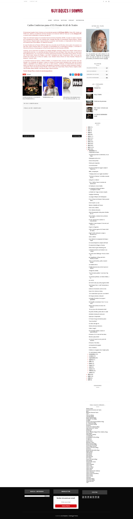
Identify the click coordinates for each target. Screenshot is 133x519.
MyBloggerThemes (73, 515)
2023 (89, 127)
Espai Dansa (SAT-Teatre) (92, 428)
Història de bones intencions (95, 326)
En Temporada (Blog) (91, 423)
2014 (89, 143)
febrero (91, 370)
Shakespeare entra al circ (94, 158)
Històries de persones (100, 101)
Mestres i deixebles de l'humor (96, 205)
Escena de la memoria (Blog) (92, 426)
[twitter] (106, 1)
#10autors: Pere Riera (94, 342)
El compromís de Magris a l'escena (97, 245)
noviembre (92, 354)
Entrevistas (80, 20)
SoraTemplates (64, 515)
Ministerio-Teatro (90, 442)
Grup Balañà (89, 433)
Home (25, 1)
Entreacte (88, 425)
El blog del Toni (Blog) (91, 419)
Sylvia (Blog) (89, 460)
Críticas (56, 20)
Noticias (64, 20)
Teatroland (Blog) (90, 478)
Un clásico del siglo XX (94, 323)
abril (90, 367)
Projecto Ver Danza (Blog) (92, 447)
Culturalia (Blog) (90, 416)
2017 (89, 138)
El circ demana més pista (94, 210)
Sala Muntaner (89, 456)
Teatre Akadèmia (90, 464)
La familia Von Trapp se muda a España (98, 192)
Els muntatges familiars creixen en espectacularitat (97, 331)
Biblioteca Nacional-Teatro (92, 412)
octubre (91, 356)
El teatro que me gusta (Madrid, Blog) (95, 421)
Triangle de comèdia (93, 270)
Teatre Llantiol (89, 468)
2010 (89, 374)
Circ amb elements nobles (95, 352)
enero (91, 372)
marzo (91, 369)
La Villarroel (89, 439)
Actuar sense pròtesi (93, 160)
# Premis (29, 74)
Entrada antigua (77, 136)
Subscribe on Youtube (93, 74)
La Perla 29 (88, 438)
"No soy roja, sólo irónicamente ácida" (98, 309)
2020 (89, 132)
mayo (90, 365)
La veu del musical (93, 165)
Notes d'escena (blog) (91, 443)
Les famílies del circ (93, 264)
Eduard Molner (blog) (91, 417)
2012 (89, 147)
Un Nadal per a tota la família (95, 186)
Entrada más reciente (28, 136)
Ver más (106, 58)
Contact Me (33, 1)
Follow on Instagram (93, 77)
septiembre (92, 357)
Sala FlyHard (89, 455)
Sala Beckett (89, 454)
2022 (89, 129)
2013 (89, 145)
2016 (89, 140)
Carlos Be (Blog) (90, 415)
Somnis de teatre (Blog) (91, 459)
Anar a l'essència (93, 347)
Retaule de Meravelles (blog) (92, 450)
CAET (87, 413)
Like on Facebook (91, 71)
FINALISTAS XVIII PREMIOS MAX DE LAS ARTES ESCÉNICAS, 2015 (71, 98)
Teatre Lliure (89, 469)
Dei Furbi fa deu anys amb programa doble (99, 282)
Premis (57, 27)
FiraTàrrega (88, 430)
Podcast (71, 20)
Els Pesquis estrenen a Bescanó (96, 296)
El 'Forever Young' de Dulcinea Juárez (97, 319)
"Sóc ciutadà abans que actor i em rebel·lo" (99, 293)
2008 (89, 378)
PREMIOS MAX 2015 (48, 97)
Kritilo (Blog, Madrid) (91, 434)
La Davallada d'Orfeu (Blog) (92, 437)
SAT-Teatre (88, 457)
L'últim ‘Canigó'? (92, 328)
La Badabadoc (89, 436)
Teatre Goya (89, 465)
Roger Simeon (89, 451)
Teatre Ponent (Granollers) (92, 473)
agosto (91, 359)
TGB (87, 482)
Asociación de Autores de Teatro (93, 410)
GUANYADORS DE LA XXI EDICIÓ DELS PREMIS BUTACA (31, 98)
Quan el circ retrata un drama (96, 291)
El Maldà (88, 420)
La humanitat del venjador (95, 345)
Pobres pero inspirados (94, 163)
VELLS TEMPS (98, 94)
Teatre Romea (89, 474)
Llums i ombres (92, 236)
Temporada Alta (90, 481)
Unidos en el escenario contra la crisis (97, 288)
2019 (89, 134)
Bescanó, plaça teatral (94, 336)
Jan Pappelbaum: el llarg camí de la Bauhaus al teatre (97, 258)
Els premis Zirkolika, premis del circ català (98, 311)
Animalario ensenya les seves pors (97, 314)
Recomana (88, 448)
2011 (89, 149)
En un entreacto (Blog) (91, 424)
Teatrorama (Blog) (90, 480)
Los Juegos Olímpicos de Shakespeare (97, 196)
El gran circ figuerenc (94, 227)
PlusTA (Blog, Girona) (91, 446)
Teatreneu (88, 477)
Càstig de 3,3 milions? (94, 180)
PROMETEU (97, 88)
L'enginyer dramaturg (94, 194)
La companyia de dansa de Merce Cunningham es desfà (96, 189)
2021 (89, 130)
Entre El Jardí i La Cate (94, 202)
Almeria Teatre (89, 408)
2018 (89, 136)
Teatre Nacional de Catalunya (93, 470)
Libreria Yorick (89, 441)
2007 (89, 379)
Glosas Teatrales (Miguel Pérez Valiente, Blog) (97, 432)
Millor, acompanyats (93, 171)
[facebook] (103, 1)
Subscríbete (66, 506)
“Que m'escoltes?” (93, 321)
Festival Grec (89, 429)
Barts (87, 411)
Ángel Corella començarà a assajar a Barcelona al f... (97, 233)
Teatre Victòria (89, 476)
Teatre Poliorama (90, 472)
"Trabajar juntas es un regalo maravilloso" (98, 173)
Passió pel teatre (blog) (91, 445)
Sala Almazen (89, 452)
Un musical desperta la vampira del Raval (98, 242)
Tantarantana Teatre (91, 461)
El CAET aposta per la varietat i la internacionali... (97, 220)
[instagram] (109, 1)
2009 (89, 376)
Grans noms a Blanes (94, 207)
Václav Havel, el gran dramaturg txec (97, 247)
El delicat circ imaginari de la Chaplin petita (99, 350)
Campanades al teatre (94, 152)
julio (90, 361)
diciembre (92, 150)
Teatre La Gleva (89, 467)
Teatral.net (88, 463)
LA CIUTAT (91, 280)
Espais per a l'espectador (94, 316)
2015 (89, 141)
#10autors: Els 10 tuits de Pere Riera (97, 334)
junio (90, 363)
